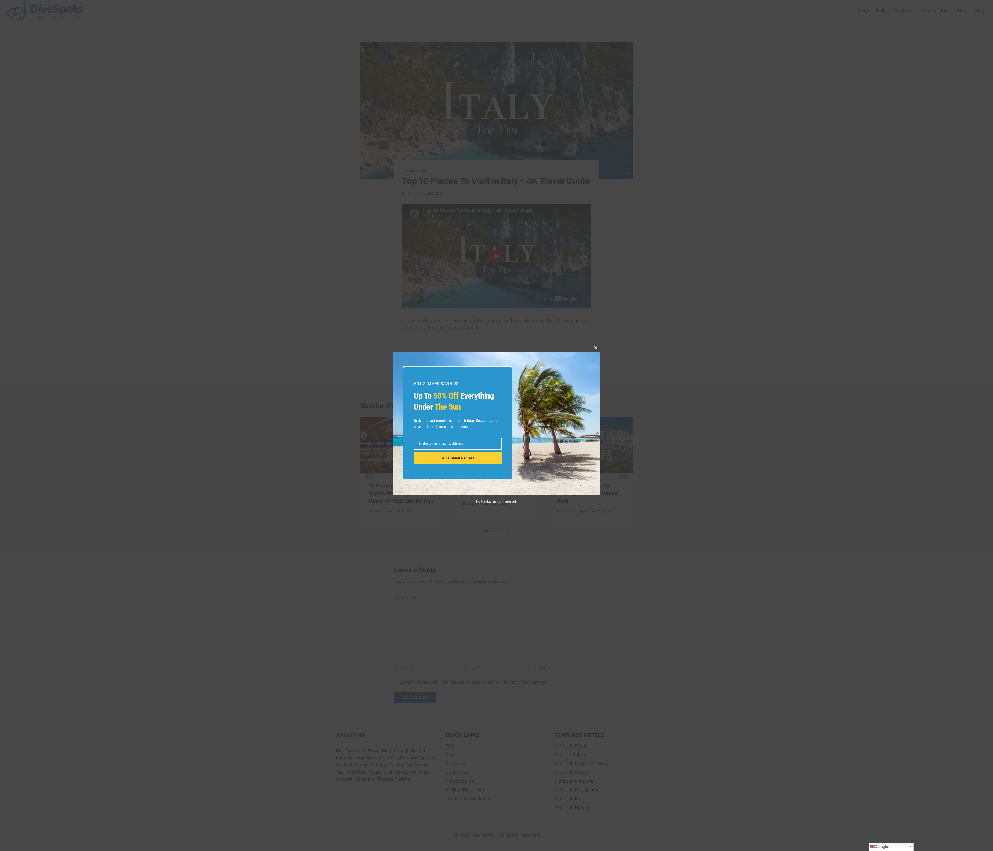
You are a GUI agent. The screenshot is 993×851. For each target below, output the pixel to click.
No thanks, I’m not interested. (496, 501)
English (884, 846)
